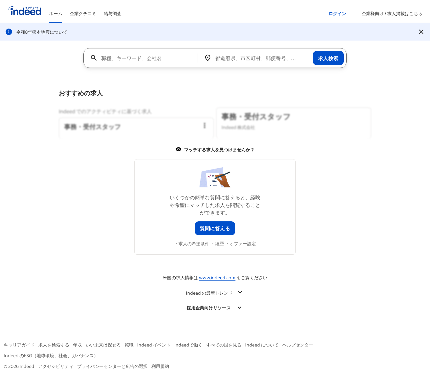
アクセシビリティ (55, 366)
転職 (129, 345)
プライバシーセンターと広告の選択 (112, 366)
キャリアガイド (19, 345)
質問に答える (215, 228)
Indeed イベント (154, 345)
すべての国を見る (223, 345)
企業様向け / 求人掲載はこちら (392, 13)
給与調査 (113, 13)
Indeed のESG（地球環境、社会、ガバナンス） (51, 355)
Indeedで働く (188, 345)
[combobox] (142, 57)
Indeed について (262, 345)
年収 (77, 345)
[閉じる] (421, 31)
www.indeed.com (217, 277)
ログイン (337, 13)
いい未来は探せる (103, 345)
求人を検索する (53, 345)
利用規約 (160, 366)
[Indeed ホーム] (24, 11)
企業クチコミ (83, 13)
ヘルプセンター (297, 345)
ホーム (55, 13)
